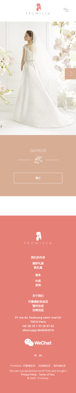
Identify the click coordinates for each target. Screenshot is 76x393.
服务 (38, 275)
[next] (70, 73)
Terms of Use (46, 374)
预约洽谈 (38, 306)
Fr (35, 355)
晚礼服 (38, 267)
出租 (38, 281)
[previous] (5, 73)
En (40, 355)
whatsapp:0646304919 (38, 330)
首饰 (38, 285)
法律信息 (38, 310)
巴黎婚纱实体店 (38, 301)
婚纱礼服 (38, 263)
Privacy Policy (28, 374)
